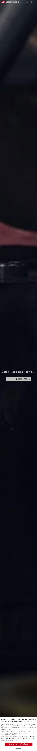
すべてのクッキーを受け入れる (18, 744)
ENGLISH (18, 748)
